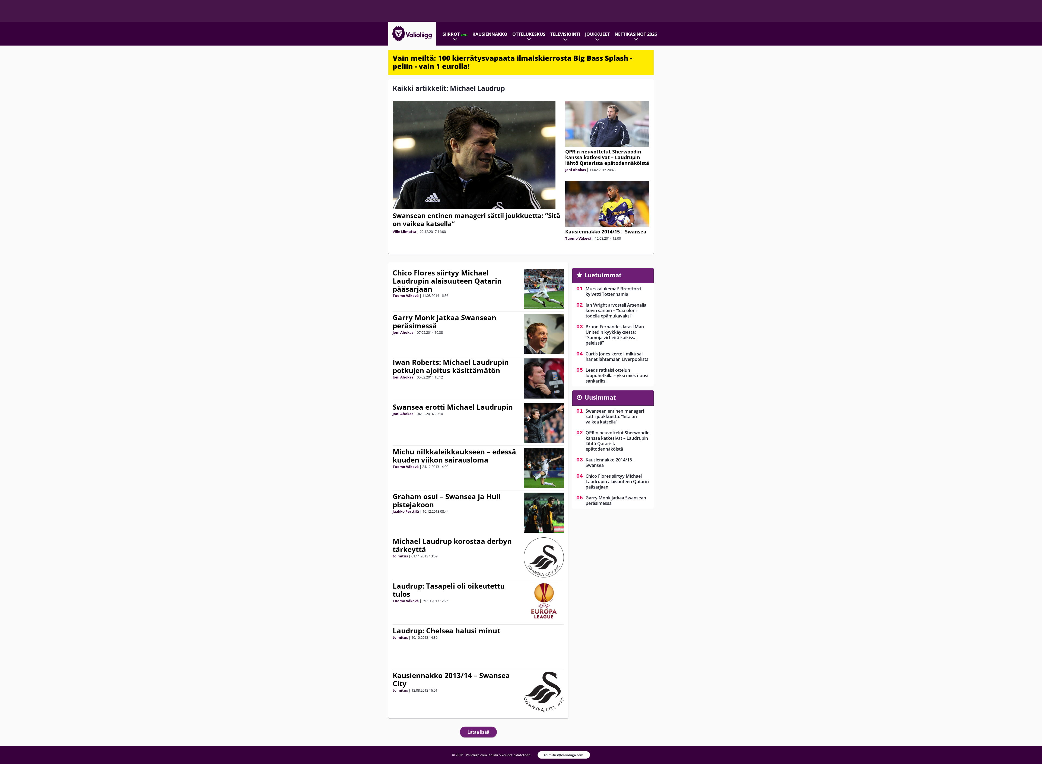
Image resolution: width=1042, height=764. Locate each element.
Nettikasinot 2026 (636, 34)
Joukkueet (597, 34)
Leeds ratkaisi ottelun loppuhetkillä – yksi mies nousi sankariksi (617, 375)
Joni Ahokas (575, 169)
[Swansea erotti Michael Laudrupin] (543, 423)
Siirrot (455, 34)
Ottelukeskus (528, 34)
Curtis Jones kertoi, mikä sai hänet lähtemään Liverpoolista (617, 356)
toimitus (400, 556)
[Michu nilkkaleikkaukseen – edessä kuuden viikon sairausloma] (544, 468)
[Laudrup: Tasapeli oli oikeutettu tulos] (543, 602)
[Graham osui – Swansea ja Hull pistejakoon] (544, 513)
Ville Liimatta (404, 231)
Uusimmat (600, 397)
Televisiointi (565, 34)
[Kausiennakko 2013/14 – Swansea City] (544, 692)
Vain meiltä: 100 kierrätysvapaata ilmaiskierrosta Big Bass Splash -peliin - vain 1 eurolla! (512, 62)
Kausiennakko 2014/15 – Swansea (605, 231)
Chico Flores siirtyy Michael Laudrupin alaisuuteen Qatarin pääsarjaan (447, 281)
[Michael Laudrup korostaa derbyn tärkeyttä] (544, 557)
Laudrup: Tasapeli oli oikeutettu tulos (449, 590)
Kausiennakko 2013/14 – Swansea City (451, 679)
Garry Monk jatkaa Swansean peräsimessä (444, 321)
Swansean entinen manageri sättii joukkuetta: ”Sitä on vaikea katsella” (476, 219)
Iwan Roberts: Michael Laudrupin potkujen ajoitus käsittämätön (451, 366)
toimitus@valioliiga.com (563, 755)
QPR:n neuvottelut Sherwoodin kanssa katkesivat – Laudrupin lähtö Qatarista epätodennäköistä (607, 157)
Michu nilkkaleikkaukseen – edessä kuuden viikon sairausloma (454, 456)
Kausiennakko (489, 34)
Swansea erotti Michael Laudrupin (453, 407)
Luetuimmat (603, 275)
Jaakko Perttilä (406, 511)
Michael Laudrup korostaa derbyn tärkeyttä (452, 545)
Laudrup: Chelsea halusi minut (446, 630)
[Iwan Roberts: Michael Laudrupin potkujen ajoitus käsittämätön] (544, 378)
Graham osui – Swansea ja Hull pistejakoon (447, 500)
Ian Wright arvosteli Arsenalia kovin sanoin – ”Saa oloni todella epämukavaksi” (616, 310)
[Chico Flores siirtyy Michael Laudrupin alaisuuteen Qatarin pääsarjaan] (544, 289)
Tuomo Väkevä (578, 238)
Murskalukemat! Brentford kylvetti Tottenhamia (613, 291)
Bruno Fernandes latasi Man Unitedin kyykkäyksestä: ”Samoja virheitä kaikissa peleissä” (615, 335)
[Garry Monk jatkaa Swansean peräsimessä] (543, 334)
